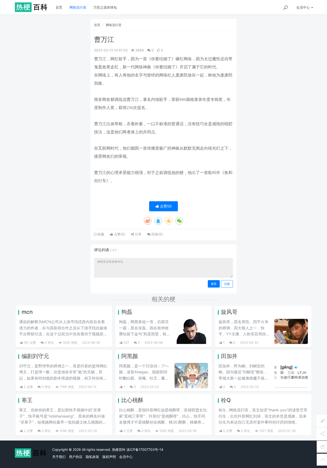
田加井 (229, 356)
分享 (137, 234)
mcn (27, 312)
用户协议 (75, 457)
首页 (59, 7)
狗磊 (126, 312)
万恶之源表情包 (105, 7)
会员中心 (126, 457)
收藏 (100, 234)
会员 (303, 7)
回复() (157, 234)
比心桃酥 (132, 400)
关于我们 (59, 457)
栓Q (226, 400)
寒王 (27, 400)
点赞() (165, 206)
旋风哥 (229, 312)
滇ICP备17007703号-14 (144, 449)
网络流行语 (77, 7)
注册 (227, 284)
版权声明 (109, 457)
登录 (214, 284)
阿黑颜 (129, 356)
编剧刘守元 (35, 356)
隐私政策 (92, 457)
